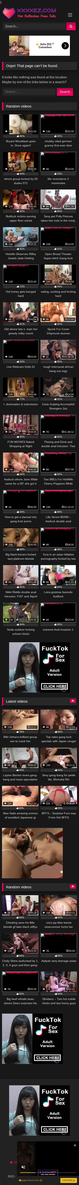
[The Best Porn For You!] (32, 13)
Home (18, 1162)
